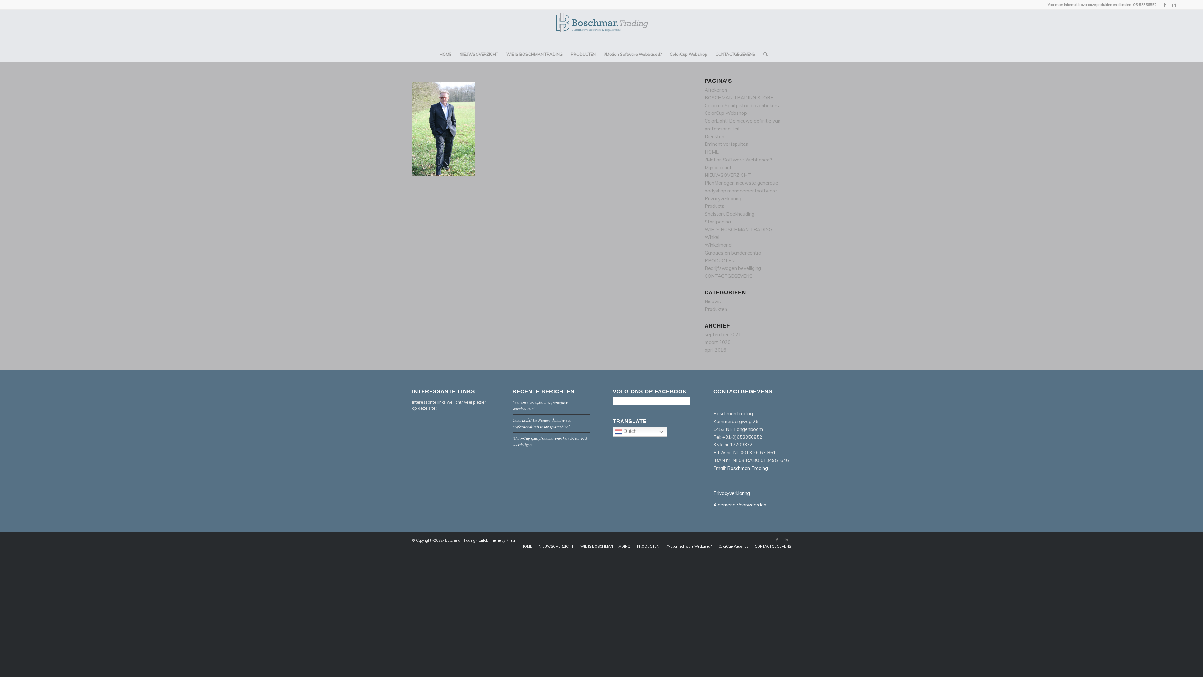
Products (714, 206)
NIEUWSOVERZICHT (728, 175)
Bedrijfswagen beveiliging (733, 268)
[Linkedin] (1174, 4)
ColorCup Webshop (726, 113)
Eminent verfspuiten (726, 144)
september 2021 (723, 335)
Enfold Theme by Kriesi (497, 540)
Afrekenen (716, 90)
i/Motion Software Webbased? (738, 160)
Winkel (712, 237)
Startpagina (718, 222)
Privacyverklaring (723, 199)
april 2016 (715, 350)
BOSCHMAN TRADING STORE (739, 98)
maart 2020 (718, 342)
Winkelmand (718, 245)
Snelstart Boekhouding (729, 214)
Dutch (629, 431)
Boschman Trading (747, 468)
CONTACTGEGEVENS (729, 276)
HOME (712, 152)
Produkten (716, 309)
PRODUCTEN (720, 261)
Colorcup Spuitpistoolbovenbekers (742, 105)
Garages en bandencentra (733, 253)
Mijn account (718, 168)
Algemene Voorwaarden (739, 505)
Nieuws (713, 301)
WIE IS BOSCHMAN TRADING (738, 230)
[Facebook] (1164, 4)
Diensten (714, 136)
